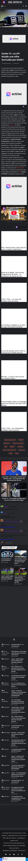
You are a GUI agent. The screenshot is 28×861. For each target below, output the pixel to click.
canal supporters (10, 440)
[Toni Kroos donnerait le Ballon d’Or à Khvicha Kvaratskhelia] (6, 767)
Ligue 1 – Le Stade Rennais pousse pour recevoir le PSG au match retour (18, 774)
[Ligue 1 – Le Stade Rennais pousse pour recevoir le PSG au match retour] (6, 775)
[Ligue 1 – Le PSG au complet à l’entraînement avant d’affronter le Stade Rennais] (6, 693)
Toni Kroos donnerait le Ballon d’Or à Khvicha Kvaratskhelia (18, 767)
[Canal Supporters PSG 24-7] (14, 2)
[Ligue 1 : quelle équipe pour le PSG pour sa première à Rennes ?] (7, 571)
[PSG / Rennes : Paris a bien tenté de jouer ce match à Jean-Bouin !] (21, 553)
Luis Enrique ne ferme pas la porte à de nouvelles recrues (18, 677)
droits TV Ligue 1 (19, 443)
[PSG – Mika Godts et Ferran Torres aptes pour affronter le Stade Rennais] (6, 719)
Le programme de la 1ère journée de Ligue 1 (18, 750)
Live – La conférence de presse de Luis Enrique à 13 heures (18, 684)
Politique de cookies (14, 848)
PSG (20, 172)
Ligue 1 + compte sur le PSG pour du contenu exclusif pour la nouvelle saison (18, 758)
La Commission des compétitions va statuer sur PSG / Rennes (18, 798)
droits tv (7, 443)
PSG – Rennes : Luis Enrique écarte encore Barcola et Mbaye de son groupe (20, 579)
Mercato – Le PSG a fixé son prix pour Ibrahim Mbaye (18, 734)
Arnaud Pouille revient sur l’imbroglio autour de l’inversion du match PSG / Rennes (18, 742)
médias (21, 446)
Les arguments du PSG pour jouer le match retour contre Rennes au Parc (18, 790)
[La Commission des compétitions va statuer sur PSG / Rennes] (6, 799)
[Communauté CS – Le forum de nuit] (7, 553)
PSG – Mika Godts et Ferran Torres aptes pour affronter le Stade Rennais (18, 719)
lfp (6, 446)
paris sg (22, 450)
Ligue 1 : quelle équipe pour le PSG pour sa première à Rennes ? (7, 577)
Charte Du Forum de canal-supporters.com (14, 843)
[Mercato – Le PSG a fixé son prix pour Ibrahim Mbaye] (6, 735)
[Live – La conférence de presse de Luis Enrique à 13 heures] (6, 685)
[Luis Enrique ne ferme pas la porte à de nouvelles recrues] (6, 678)
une (17, 453)
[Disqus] (14, 523)
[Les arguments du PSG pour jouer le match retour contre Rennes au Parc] (6, 789)
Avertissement (21, 850)
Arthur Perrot (20, 167)
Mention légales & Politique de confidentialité (14, 845)
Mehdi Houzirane (7, 63)
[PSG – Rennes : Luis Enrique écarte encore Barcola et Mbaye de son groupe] (21, 571)
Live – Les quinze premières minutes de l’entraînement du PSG (17, 701)
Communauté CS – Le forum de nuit (6, 559)
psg (11, 453)
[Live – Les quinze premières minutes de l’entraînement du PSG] (6, 702)
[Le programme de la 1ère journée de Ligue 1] (6, 751)
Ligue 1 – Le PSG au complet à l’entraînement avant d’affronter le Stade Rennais (18, 693)
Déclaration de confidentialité (10, 850)
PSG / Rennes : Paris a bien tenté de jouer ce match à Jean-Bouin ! (21, 561)
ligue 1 (13, 446)
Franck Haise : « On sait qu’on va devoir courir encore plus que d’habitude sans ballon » (18, 710)
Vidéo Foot (8, 838)
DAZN (21, 440)
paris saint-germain (10, 450)
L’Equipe (12, 125)
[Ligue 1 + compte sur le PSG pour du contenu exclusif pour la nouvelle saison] (6, 758)
